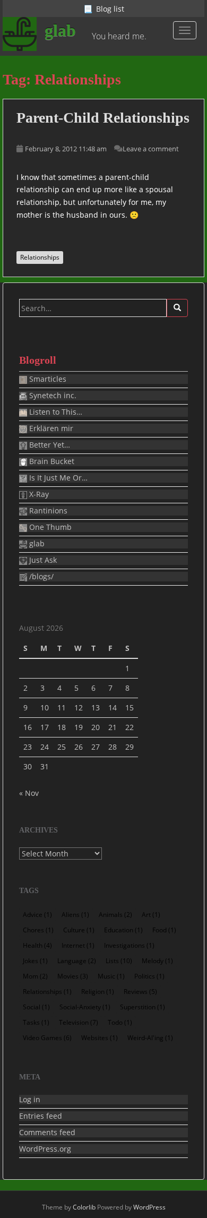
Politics (149, 976)
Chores (38, 929)
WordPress (149, 1207)
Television (78, 1022)
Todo (120, 1022)
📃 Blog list (103, 9)
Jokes (35, 960)
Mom (35, 976)
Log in (29, 1099)
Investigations (129, 945)
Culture (78, 929)
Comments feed (47, 1132)
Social (36, 1006)
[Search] (177, 308)
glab (60, 30)
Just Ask (42, 560)
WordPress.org (45, 1149)
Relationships (39, 257)
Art (151, 914)
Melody (157, 960)
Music (111, 976)
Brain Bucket (50, 461)
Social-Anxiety (84, 1006)
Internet (78, 945)
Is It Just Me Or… (57, 478)
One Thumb (49, 527)
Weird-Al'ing (150, 1037)
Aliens (75, 914)
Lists (119, 960)
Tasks (36, 1022)
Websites (99, 1037)
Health (37, 945)
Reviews (140, 991)
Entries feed (40, 1116)
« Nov (29, 793)
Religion (97, 991)
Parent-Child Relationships (102, 117)
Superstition (142, 1006)
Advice (37, 914)
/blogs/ (40, 576)
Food (164, 929)
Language (76, 960)
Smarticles (46, 379)
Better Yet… (48, 445)
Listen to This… (54, 412)
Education (123, 929)
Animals (115, 914)
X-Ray (38, 494)
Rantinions (47, 511)
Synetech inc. (51, 395)
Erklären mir (50, 428)
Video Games (47, 1037)
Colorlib (84, 1207)
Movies (72, 976)
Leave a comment (151, 148)
